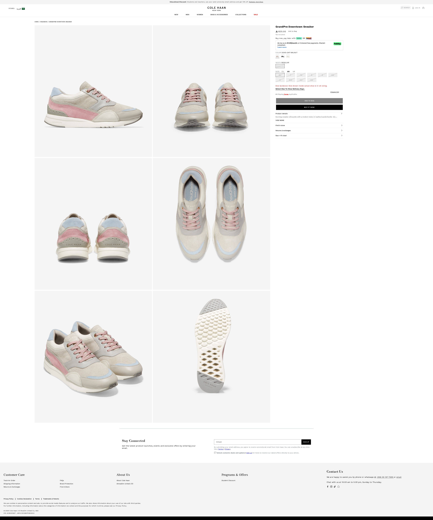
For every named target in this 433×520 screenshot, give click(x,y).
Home (37, 22)
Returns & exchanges (283, 130)
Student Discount (228, 480)
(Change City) (334, 92)
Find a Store (64, 487)
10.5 (290, 80)
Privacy (227, 449)
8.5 (280, 75)
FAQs (62, 480)
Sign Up (306, 442)
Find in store (280, 125)
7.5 (301, 75)
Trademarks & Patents (51, 499)
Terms (286, 94)
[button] (176, 15)
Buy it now (309, 107)
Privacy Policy (8, 499)
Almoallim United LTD (125, 484)
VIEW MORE (280, 120)
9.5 (312, 80)
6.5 (333, 75)
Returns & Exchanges (12, 487)
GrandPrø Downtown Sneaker (60, 22)
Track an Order (9, 480)
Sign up (249, 453)
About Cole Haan (123, 480)
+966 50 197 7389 (385, 477)
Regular (280, 66)
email (399, 477)
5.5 (301, 80)
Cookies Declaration (24, 499)
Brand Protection (66, 484)
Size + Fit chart (281, 135)
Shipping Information (12, 484)
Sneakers (44, 22)
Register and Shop (256, 2)
